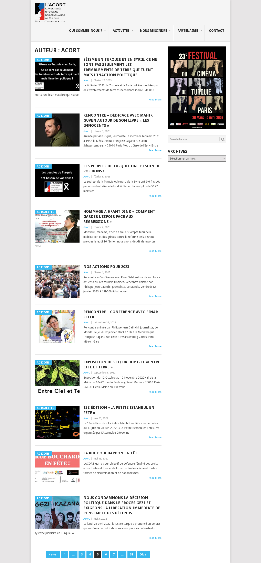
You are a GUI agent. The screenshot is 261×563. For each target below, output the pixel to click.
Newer (53, 554)
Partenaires (188, 31)
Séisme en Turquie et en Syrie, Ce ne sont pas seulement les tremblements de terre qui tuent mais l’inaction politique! (120, 67)
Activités (121, 31)
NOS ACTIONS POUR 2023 (106, 266)
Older (144, 554)
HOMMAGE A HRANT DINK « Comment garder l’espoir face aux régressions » (119, 216)
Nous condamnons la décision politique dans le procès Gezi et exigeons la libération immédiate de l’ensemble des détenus (121, 505)
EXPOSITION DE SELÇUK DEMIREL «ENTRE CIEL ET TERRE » (121, 364)
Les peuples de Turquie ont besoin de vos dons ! (121, 168)
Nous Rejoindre (153, 31)
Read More (155, 99)
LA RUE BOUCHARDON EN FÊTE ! (112, 453)
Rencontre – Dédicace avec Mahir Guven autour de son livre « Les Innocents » (118, 120)
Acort (86, 80)
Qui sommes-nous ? (85, 31)
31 (131, 554)
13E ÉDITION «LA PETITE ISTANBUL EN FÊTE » (118, 410)
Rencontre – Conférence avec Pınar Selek (120, 314)
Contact (216, 31)
